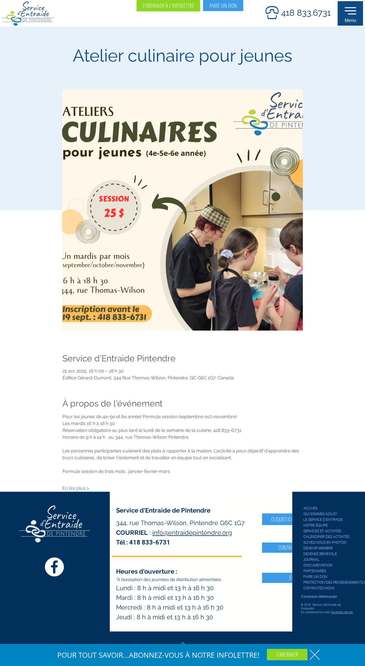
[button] (315, 655)
